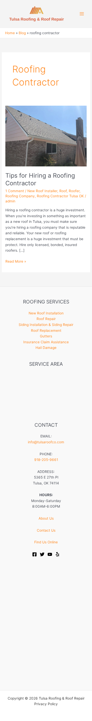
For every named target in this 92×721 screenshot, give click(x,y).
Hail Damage (46, 348)
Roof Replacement (46, 330)
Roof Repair (46, 319)
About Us (46, 518)
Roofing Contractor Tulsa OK (60, 196)
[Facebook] (34, 554)
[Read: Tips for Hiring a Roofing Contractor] (46, 136)
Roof (63, 191)
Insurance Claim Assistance (46, 342)
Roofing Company (20, 196)
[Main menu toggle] (82, 14)
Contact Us (46, 530)
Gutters (46, 336)
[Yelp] (57, 554)
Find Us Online (46, 542)
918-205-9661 (46, 460)
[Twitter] (42, 554)
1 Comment (14, 191)
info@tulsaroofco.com (46, 442)
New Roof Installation (46, 313)
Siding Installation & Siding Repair (46, 325)
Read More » (15, 261)
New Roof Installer (42, 191)
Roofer (74, 191)
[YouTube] (50, 554)
